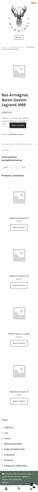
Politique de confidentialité (15, 466)
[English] (32, 3)
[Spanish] (36, 3)
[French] (34, 3)
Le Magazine (9, 455)
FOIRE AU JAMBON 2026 (14, 449)
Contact (7, 438)
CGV (6, 433)
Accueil (5, 47)
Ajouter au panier (18, 125)
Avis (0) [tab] (5, 150)
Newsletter (8, 460)
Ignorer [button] (5, 482)
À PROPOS (8, 427)
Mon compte (6, 488)
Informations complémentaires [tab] (17, 144)
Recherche (19, 488)
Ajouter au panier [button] (19, 227)
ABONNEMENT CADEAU (16, 47)
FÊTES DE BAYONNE (13, 444)
